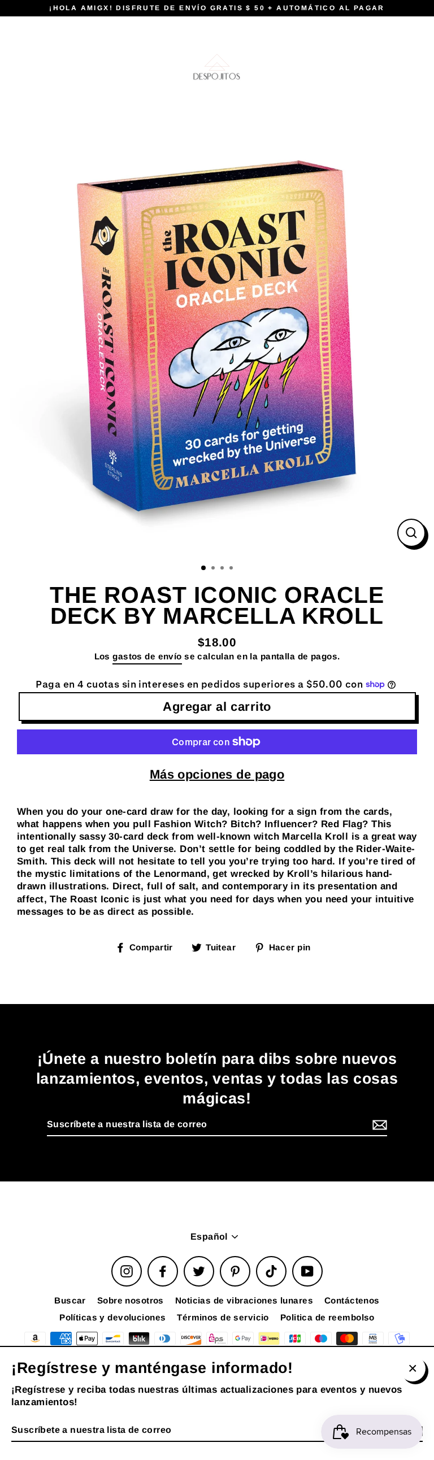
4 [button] (232, 569)
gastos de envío (146, 656)
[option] (217, 338)
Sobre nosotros (130, 1300)
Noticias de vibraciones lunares (244, 1300)
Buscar (70, 1300)
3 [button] (223, 569)
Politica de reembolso (327, 1317)
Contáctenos (352, 1300)
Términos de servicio (223, 1317)
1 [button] (204, 568)
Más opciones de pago (217, 774)
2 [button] (214, 569)
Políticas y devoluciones (112, 1317)
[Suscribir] (378, 1125)
